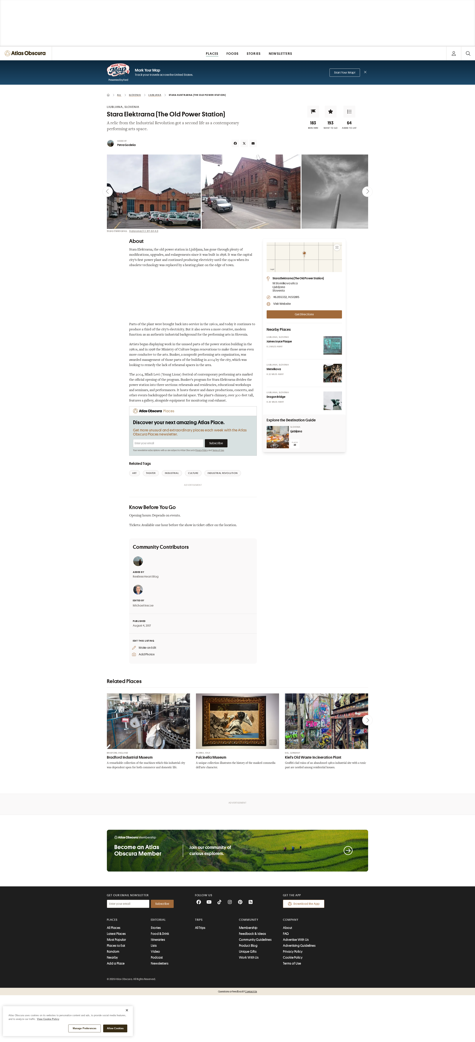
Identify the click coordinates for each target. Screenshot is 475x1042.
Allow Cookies (115, 1028)
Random (113, 951)
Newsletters (159, 963)
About (287, 927)
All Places (113, 927)
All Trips (200, 927)
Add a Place (116, 963)
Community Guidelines (255, 939)
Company (290, 919)
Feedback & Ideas (252, 933)
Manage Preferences (84, 1028)
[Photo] (332, 345)
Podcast (157, 957)
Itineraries (158, 939)
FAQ (286, 933)
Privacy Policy (201, 450)
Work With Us (248, 957)
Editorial (158, 919)
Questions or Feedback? (237, 991)
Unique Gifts (247, 951)
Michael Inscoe (143, 605)
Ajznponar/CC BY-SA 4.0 (143, 231)
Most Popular (116, 939)
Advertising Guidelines (299, 945)
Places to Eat (116, 945)
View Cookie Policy (48, 1019)
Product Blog (248, 945)
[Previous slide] (107, 191)
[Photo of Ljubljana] (278, 437)
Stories (156, 927)
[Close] (127, 1010)
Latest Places (116, 933)
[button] (313, 112)
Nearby (112, 957)
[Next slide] (367, 191)
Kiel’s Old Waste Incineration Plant (313, 757)
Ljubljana (296, 431)
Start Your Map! (344, 72)
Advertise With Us (296, 939)
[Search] (468, 53)
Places (112, 919)
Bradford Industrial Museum (130, 757)
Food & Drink (160, 933)
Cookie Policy (292, 957)
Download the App (307, 903)
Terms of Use (218, 450)
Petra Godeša (126, 145)
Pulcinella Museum (211, 757)
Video (155, 951)
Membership (248, 927)
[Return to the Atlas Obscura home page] (26, 53)
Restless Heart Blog (146, 576)
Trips (199, 919)
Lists (154, 945)
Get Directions (304, 314)
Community (248, 919)
